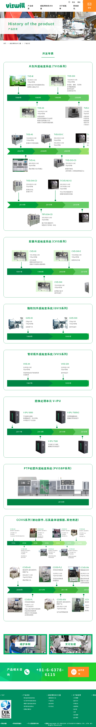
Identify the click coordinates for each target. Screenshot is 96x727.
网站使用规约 (17, 723)
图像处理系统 (27, 709)
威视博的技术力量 (46, 7)
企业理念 (75, 717)
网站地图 (4, 723)
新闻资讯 (76, 7)
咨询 (46, 723)
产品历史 (51, 701)
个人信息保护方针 (33, 723)
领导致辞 (75, 715)
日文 (73, 2)
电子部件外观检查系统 (30, 701)
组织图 (75, 709)
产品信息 (30, 7)
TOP (3, 695)
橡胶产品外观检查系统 (30, 703)
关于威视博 (63, 7)
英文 (79, 2)
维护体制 (51, 703)
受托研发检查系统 (29, 706)
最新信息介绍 (52, 698)
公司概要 (75, 698)
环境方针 (75, 703)
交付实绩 (51, 706)
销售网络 (75, 706)
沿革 (74, 712)
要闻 (94, 695)
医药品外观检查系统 (29, 698)
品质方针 (75, 701)
